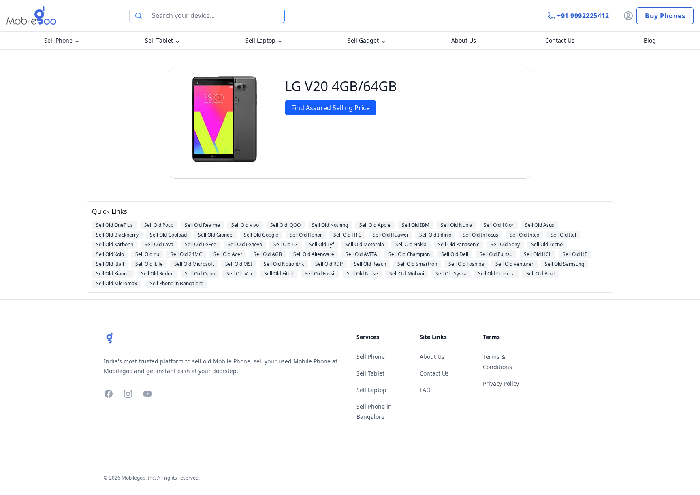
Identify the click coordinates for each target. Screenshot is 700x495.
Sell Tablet (159, 40)
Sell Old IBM (415, 225)
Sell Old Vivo (245, 225)
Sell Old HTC (347, 234)
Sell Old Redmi (157, 273)
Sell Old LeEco (200, 244)
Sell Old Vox (239, 273)
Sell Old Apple (375, 225)
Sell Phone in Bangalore (176, 283)
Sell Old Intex (524, 234)
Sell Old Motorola (364, 244)
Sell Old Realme (202, 225)
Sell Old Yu (147, 254)
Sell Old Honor (306, 234)
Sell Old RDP (329, 263)
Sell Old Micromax (116, 283)
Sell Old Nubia (456, 225)
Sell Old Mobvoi (406, 273)
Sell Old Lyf (321, 244)
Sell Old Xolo (110, 254)
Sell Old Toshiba (466, 263)
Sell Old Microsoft (194, 263)
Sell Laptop (260, 40)
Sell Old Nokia (411, 244)
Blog (650, 40)
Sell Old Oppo (200, 273)
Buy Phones (665, 15)
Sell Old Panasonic (458, 244)
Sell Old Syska (451, 273)
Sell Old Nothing (330, 225)
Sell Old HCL (537, 254)
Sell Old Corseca (496, 273)
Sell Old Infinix (435, 234)
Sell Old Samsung (564, 263)
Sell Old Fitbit (278, 273)
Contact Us (559, 40)
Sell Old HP (575, 254)
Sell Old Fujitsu (496, 254)
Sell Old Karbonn (114, 244)
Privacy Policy (501, 383)
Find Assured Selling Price (330, 107)
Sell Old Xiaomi (113, 273)
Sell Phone (58, 40)
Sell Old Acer (227, 254)
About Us (463, 40)
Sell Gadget (363, 40)
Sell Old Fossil (320, 273)
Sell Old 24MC (186, 254)
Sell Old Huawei (390, 234)
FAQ (425, 390)
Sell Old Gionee (215, 234)
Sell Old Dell (454, 254)
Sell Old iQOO (285, 225)
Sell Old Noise (362, 273)
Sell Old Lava (159, 244)
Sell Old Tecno (547, 244)
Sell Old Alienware (313, 254)
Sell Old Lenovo (245, 244)
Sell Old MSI (238, 263)
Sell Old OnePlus (114, 225)
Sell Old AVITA (361, 254)
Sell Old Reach (370, 263)
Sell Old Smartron (417, 263)
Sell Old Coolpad (168, 234)
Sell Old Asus (539, 225)
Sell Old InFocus (480, 234)
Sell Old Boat (540, 273)
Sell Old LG (285, 244)
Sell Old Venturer (514, 263)
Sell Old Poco (158, 225)
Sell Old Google (261, 234)
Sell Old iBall (110, 263)
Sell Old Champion (409, 254)
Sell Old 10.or (499, 225)
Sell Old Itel (563, 234)
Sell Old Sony (505, 244)
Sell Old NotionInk (284, 263)
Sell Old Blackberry (117, 234)
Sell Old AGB (268, 254)
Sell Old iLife (149, 263)
